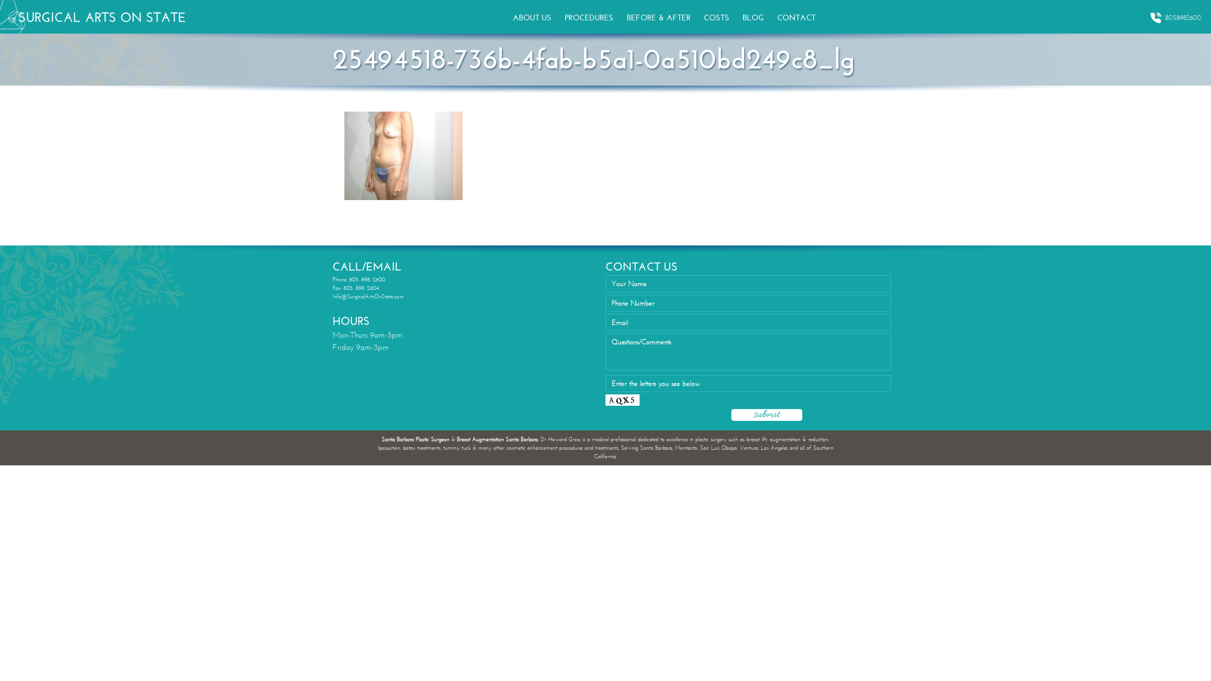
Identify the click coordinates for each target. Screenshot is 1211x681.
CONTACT (796, 18)
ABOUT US (532, 18)
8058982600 (1183, 18)
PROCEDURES (589, 18)
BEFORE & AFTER (659, 18)
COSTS (716, 18)
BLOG (753, 18)
